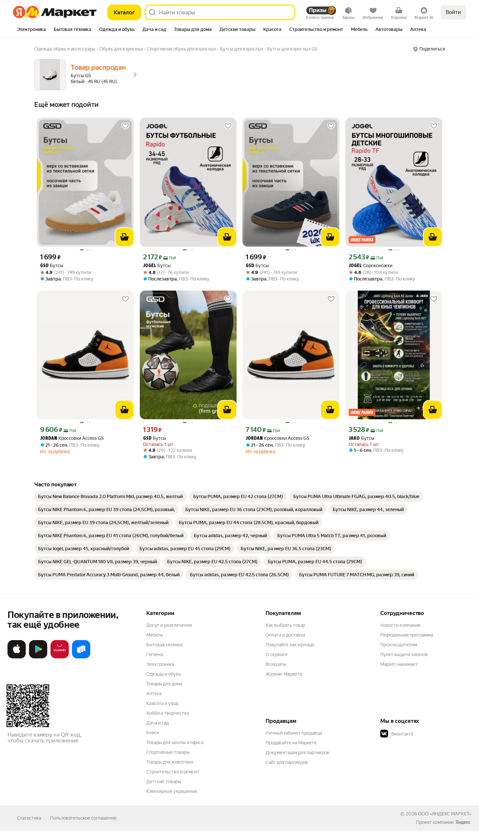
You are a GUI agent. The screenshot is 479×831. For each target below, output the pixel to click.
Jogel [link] (149, 266)
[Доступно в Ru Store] (81, 657)
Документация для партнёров (297, 752)
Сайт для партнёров (287, 762)
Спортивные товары (168, 752)
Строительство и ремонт (172, 771)
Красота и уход (162, 703)
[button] (426, 734)
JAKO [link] (354, 438)
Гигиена (154, 654)
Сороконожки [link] (370, 265)
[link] (110, 496)
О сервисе (277, 654)
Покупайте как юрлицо (290, 644)
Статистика (29, 818)
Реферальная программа (406, 635)
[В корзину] (124, 237)
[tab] (31, 30)
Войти (453, 12)
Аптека (154, 693)
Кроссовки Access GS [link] (72, 438)
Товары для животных (169, 762)
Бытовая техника (164, 644)
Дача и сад (157, 722)
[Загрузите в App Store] (16, 657)
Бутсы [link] (51, 265)
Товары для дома (164, 683)
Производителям (398, 644)
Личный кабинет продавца (294, 733)
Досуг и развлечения (169, 625)
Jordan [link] (48, 438)
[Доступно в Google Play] (38, 657)
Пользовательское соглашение (83, 818)
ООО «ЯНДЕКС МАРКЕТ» (444, 813)
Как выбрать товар (285, 625)
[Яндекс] (463, 822)
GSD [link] (44, 266)
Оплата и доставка (285, 635)
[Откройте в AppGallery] (60, 657)
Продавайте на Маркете (291, 742)
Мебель (154, 635)
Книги (152, 732)
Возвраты (276, 664)
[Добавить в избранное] (125, 126)
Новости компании (400, 625)
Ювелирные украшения (171, 791)
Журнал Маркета (284, 674)
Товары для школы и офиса (174, 742)
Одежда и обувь (163, 674)
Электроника (160, 664)
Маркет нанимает (399, 664)
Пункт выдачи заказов (404, 654)
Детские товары (163, 781)
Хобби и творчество (167, 713)
